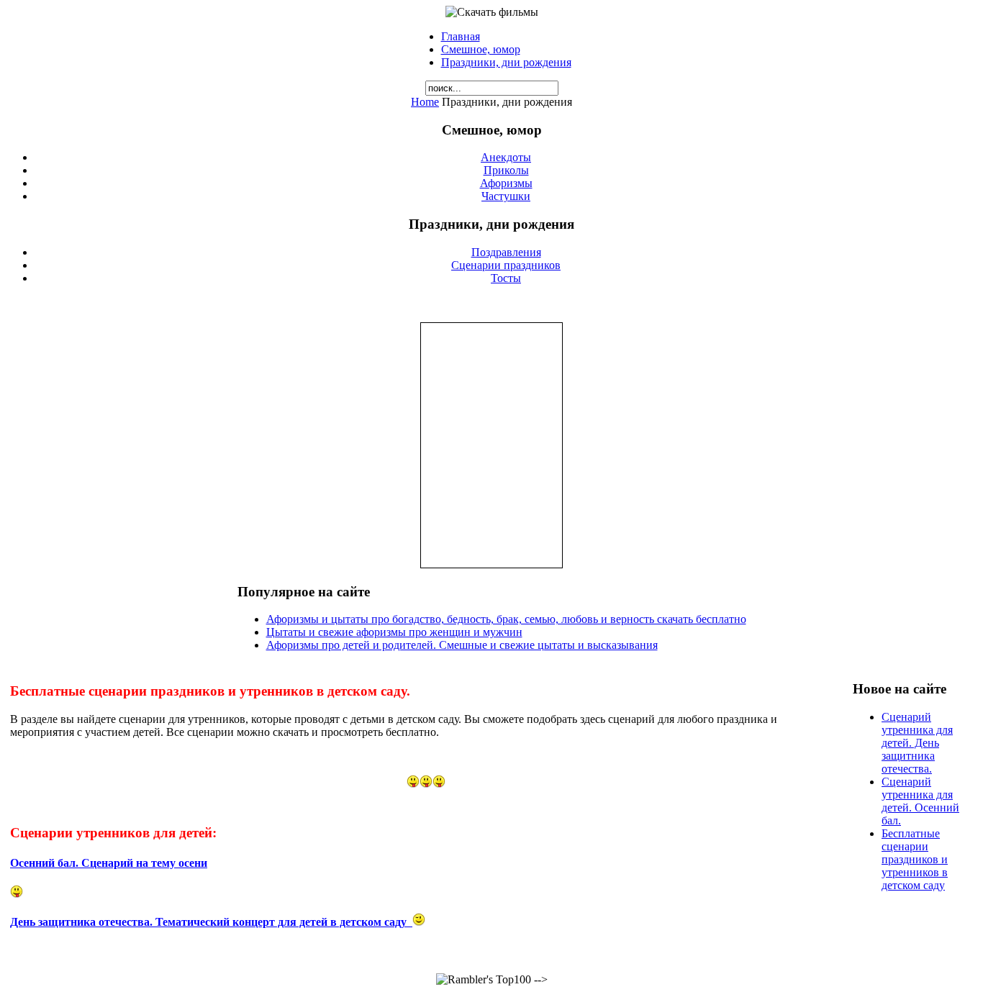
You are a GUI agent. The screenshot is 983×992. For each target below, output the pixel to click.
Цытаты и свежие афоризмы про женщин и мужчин (394, 632)
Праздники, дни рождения (506, 62)
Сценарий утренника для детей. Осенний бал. (920, 801)
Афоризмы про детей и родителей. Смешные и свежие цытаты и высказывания (462, 645)
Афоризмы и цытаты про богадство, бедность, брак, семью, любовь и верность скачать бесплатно (506, 619)
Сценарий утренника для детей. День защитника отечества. (917, 743)
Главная (460, 36)
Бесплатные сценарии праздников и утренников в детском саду (915, 859)
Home (425, 102)
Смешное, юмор (480, 49)
